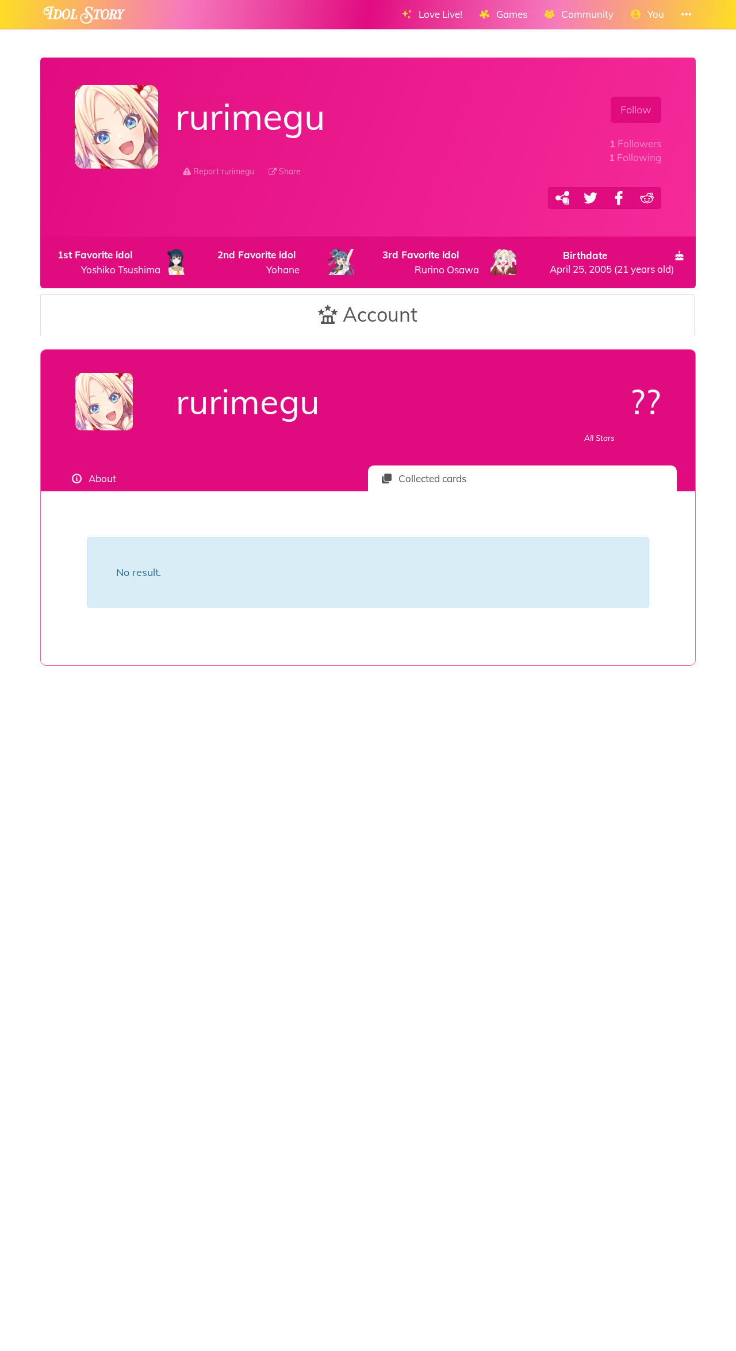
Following (635, 157)
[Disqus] (368, 849)
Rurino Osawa (430, 262)
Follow (635, 109)
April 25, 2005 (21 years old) (612, 262)
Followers (635, 144)
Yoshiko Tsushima (108, 262)
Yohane (258, 262)
